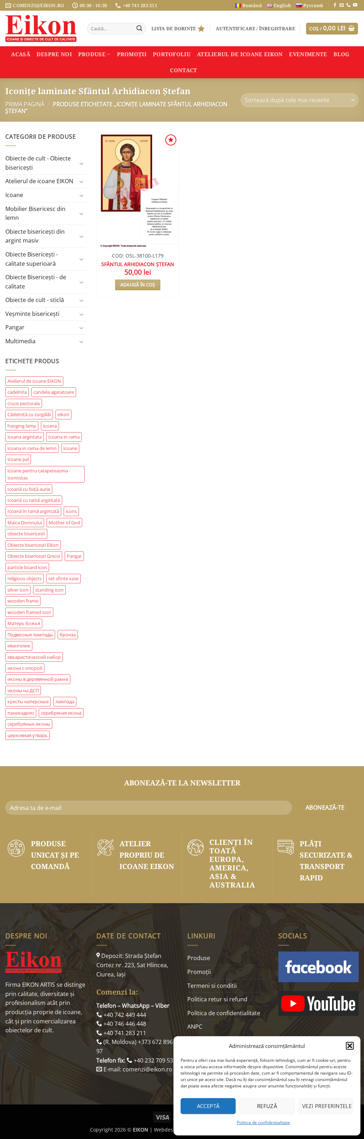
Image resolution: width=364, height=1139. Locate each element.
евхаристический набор (34, 657)
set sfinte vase (63, 578)
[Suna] (348, 5)
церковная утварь (27, 735)
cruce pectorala (23, 403)
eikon (63, 414)
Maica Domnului (24, 522)
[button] (349, 1045)
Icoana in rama (64, 437)
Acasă (20, 54)
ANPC (194, 1027)
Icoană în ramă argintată (33, 511)
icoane (70, 448)
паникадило (20, 713)
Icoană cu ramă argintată (33, 500)
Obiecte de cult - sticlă (34, 300)
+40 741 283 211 (124, 1033)
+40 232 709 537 (154, 1060)
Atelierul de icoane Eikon (240, 54)
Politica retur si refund (217, 999)
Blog (341, 54)
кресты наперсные (28, 701)
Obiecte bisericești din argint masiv (35, 236)
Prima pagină (24, 104)
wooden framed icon (29, 612)
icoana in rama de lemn (32, 448)
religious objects (24, 578)
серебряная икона (61, 713)
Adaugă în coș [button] (138, 284)
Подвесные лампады (30, 634)
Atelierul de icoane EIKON (39, 181)
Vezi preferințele (327, 1105)
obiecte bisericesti (26, 533)
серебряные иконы (28, 724)
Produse (92, 54)
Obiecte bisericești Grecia (33, 556)
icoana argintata (24, 437)
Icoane (14, 195)
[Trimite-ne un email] (341, 5)
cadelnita (17, 392)
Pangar (15, 327)
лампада (64, 701)
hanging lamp (21, 426)
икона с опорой (24, 668)
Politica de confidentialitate (263, 1122)
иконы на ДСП (23, 690)
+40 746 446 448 (124, 1024)
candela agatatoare (53, 392)
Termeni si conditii (212, 986)
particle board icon (27, 567)
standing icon (49, 590)
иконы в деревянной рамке (37, 679)
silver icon (17, 590)
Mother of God (64, 522)
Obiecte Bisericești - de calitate (35, 281)
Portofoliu (172, 54)
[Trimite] (139, 29)
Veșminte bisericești (32, 314)
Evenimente (308, 54)
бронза (68, 634)
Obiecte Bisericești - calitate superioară (31, 258)
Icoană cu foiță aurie (28, 489)
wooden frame (22, 601)
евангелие (18, 645)
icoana (50, 426)
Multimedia (20, 341)
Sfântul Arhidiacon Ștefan (137, 264)
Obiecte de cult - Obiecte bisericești (38, 162)
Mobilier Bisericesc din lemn (35, 213)
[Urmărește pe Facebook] (335, 5)
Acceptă (208, 1105)
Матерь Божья (23, 623)
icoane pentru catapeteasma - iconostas (38, 474)
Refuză (267, 1105)
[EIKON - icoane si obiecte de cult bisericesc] (40, 28)
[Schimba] (81, 163)
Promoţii (131, 54)
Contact (183, 70)
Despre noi (54, 54)
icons (71, 511)
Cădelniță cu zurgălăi (29, 414)
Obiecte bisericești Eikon (33, 545)
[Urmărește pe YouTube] (355, 5)
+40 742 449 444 (124, 1015)
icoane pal (18, 459)
